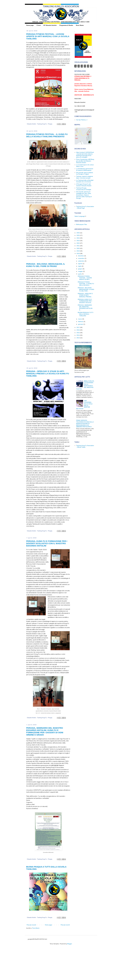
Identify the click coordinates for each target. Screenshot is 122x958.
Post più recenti (31, 925)
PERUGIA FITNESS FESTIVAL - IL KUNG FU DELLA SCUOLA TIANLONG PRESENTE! (47, 135)
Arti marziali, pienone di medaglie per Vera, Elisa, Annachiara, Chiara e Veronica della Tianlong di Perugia (84, 195)
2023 (78, 240)
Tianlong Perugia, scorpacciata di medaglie (83, 188)
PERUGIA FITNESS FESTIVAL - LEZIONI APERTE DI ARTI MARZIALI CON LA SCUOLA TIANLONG (47, 36)
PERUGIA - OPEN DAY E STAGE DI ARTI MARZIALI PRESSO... (85, 295)
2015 (78, 332)
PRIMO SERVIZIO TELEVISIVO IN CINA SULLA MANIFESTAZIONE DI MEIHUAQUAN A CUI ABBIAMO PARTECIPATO (85, 423)
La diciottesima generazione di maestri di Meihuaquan (84, 169)
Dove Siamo (80, 25)
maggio (80, 271)
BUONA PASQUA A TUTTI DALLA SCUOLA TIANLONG (85, 314)
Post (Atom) (35, 928)
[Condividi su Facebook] (63, 124)
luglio (80, 266)
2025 (78, 235)
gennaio (80, 324)
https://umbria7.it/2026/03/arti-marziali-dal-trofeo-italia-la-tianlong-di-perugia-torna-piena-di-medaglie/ (85, 155)
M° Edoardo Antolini (50, 25)
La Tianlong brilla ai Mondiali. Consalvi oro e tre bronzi (85, 181)
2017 (78, 327)
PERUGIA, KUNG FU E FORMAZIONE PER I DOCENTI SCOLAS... (85, 301)
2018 (78, 253)
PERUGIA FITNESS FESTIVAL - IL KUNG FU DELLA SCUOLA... (86, 283)
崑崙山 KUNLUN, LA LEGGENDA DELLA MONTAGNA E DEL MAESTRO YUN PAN (85, 385)
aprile (80, 274)
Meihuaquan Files (81, 224)
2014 (78, 335)
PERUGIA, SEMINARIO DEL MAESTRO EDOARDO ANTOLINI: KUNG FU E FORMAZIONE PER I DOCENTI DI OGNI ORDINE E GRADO (44, 731)
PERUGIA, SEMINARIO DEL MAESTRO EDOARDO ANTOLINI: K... (85, 307)
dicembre (81, 256)
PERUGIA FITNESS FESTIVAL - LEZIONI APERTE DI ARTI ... (85, 277)
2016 (78, 330)
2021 (78, 245)
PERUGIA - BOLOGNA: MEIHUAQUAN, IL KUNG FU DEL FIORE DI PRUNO (45, 265)
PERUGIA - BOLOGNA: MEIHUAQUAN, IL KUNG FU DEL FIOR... (86, 289)
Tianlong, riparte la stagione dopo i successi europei (84, 177)
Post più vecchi (65, 925)
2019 (78, 251)
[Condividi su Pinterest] (65, 124)
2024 (78, 238)
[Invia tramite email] (58, 124)
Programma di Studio (66, 25)
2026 (78, 233)
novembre (81, 258)
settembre (81, 261)
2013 (78, 338)
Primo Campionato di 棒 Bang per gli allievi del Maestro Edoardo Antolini (85, 161)
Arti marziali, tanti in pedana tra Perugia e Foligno (84, 173)
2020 (78, 248)
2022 (78, 243)
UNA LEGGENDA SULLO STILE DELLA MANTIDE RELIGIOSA (84, 404)
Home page (30, 25)
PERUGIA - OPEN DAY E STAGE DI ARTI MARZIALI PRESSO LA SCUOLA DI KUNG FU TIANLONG (47, 373)
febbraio (80, 321)
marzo (80, 319)
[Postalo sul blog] (60, 124)
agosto (80, 263)
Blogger (69, 944)
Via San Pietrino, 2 (81, 120)
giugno (80, 269)
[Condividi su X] (61, 124)
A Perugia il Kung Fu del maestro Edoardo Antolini (83, 184)
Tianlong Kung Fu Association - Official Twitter (85, 446)
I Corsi (39, 25)
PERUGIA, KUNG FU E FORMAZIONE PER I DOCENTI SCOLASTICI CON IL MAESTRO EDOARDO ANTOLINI (46, 543)
